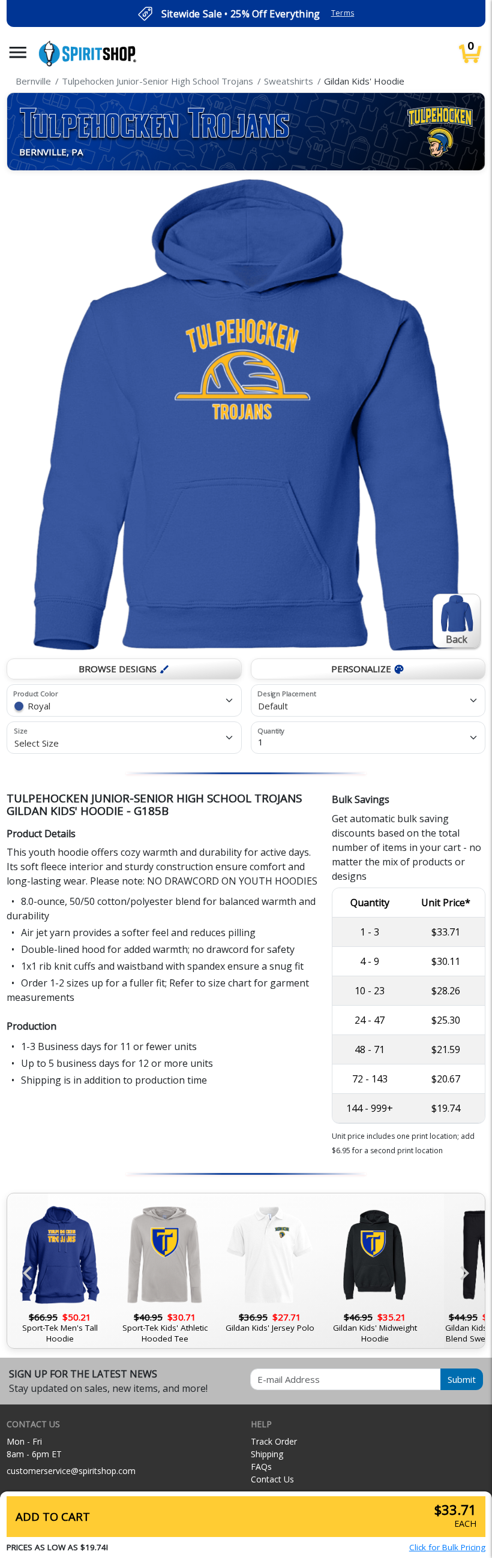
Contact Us (272, 1479)
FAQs (261, 1466)
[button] (18, 52)
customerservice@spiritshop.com (71, 1470)
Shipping (267, 1454)
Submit (462, 1379)
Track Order (274, 1441)
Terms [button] (343, 13)
